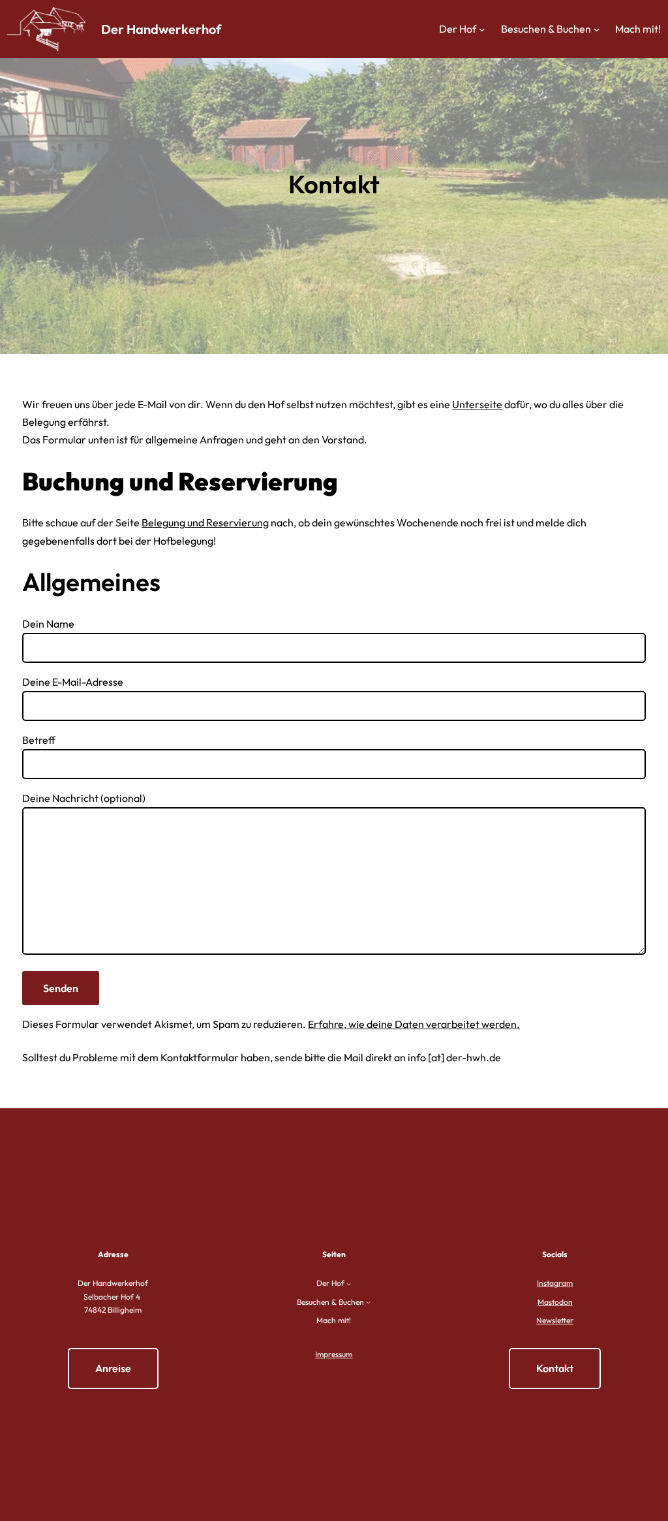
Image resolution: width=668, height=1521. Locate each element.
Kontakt (554, 1368)
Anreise (113, 1368)
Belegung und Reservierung (205, 522)
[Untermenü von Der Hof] (482, 29)
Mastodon (555, 1302)
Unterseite (477, 404)
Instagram (555, 1283)
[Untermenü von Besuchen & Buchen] (597, 29)
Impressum (333, 1354)
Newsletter (554, 1320)
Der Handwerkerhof (161, 29)
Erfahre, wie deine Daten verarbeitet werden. (414, 1024)
